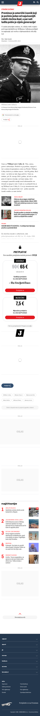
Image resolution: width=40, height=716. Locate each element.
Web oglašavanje (6, 689)
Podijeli (5, 119)
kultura (4, 661)
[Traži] (37, 2)
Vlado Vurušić (8, 39)
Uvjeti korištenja (24, 684)
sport (4, 644)
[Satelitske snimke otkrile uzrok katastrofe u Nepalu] (34, 512)
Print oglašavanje (24, 689)
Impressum (4, 684)
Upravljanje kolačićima (25, 692)
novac (4, 655)
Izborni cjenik (23, 686)
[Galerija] (20, 73)
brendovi (5, 672)
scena (4, 666)
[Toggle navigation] (2, 2)
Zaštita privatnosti (6, 686)
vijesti (4, 639)
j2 (2, 650)
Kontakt (4, 692)
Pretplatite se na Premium (28, 703)
